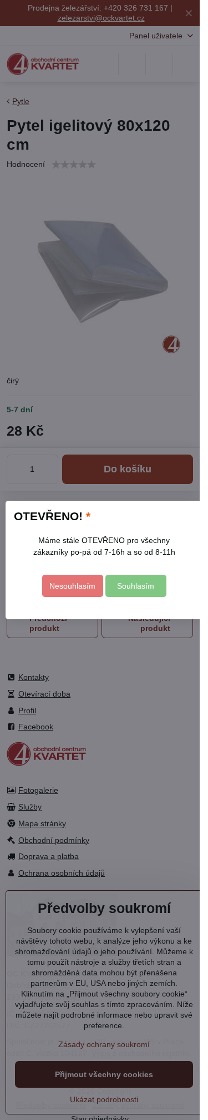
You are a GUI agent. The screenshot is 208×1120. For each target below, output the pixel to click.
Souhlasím (135, 585)
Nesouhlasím (72, 585)
